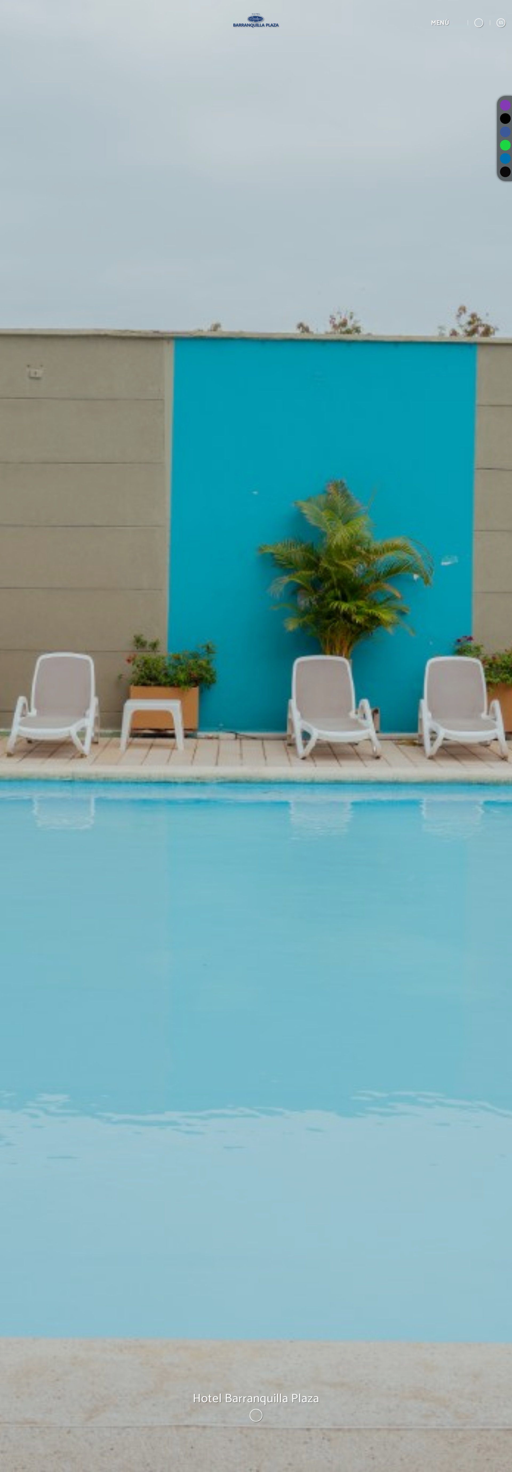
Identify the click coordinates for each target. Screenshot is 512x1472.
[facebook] (505, 132)
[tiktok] (505, 171)
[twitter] (505, 118)
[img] (256, 736)
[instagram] (505, 105)
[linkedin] (505, 158)
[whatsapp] (505, 145)
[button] (446, 23)
